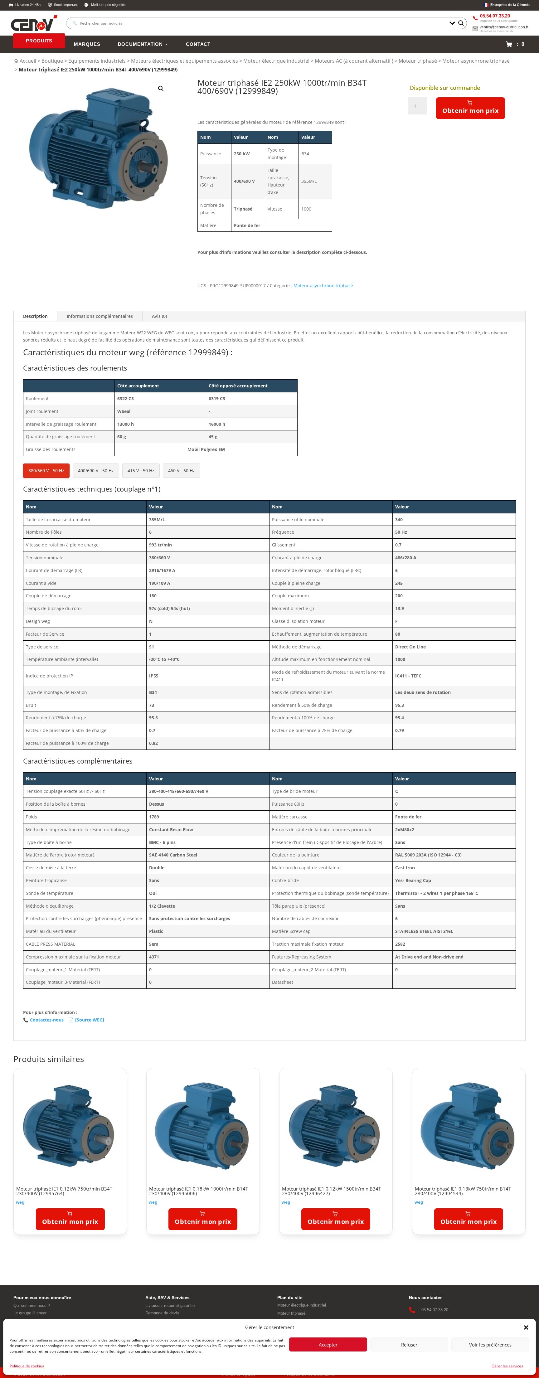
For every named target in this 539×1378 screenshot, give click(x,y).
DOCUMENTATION (140, 44)
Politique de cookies (27, 1366)
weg (20, 1202)
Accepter (328, 1345)
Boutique (52, 60)
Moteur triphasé (418, 60)
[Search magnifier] (461, 23)
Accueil (28, 60)
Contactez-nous (43, 1020)
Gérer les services (507, 1366)
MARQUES (87, 44)
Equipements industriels (97, 60)
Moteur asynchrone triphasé (476, 60)
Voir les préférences (490, 1345)
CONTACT (198, 44)
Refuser (409, 1345)
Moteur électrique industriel (276, 60)
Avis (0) (159, 316)
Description (35, 316)
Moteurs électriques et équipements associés (184, 60)
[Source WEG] (86, 1020)
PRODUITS (39, 40)
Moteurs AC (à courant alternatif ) (354, 60)
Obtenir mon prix (470, 110)
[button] (526, 1327)
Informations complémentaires (100, 316)
